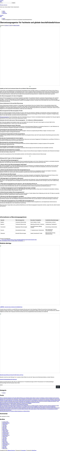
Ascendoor (23, 450)
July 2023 (4, 446)
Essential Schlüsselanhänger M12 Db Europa (8, 379)
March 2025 (4, 429)
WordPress (34, 450)
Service (3, 12)
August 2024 (5, 436)
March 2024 (4, 441)
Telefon (1, 0)
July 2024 (4, 437)
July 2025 (4, 425)
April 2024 (4, 440)
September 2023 (5, 444)
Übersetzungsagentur (4, 117)
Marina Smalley (16, 25)
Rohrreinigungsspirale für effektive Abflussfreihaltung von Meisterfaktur (15, 411)
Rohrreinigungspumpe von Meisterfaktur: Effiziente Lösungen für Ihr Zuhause (15, 403)
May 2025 (4, 427)
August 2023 (5, 445)
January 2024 (5, 442)
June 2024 (4, 438)
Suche (1, 384)
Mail (1, 1)
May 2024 (4, 439)
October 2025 (5, 421)
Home (3, 11)
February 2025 (5, 430)
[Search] (58, 386)
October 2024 (5, 434)
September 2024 (5, 435)
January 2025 (5, 431)
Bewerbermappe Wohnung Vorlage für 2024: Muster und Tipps (11, 374)
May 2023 (4, 447)
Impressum (4, 13)
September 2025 (5, 423)
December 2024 (5, 432)
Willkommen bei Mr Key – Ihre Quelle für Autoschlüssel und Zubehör (14, 404)
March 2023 (4, 448)
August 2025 (5, 424)
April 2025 (4, 428)
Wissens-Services (3, 4)
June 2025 (4, 426)
